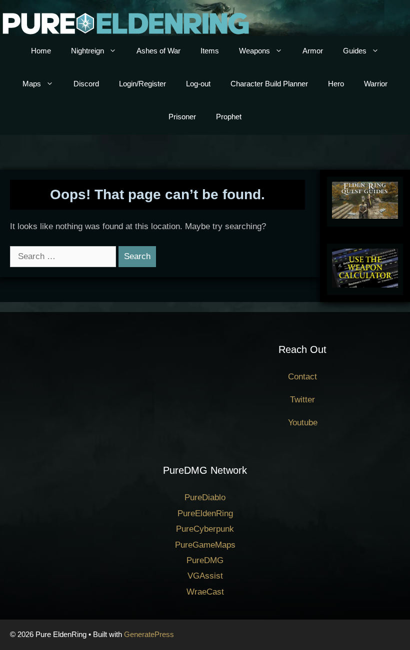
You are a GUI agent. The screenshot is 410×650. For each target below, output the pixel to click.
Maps (31, 83)
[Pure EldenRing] (125, 22)
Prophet (229, 116)
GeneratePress (149, 634)
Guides (354, 50)
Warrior (376, 83)
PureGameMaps (205, 545)
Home (41, 50)
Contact (302, 376)
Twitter (302, 399)
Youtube (303, 422)
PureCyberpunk (205, 529)
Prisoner (182, 116)
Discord (86, 83)
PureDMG (205, 560)
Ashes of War (158, 50)
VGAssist (205, 576)
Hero (336, 83)
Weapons (254, 50)
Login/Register (142, 83)
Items (209, 50)
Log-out (198, 83)
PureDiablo (205, 497)
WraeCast (205, 592)
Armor (312, 50)
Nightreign (87, 50)
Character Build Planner (269, 83)
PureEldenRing (205, 513)
